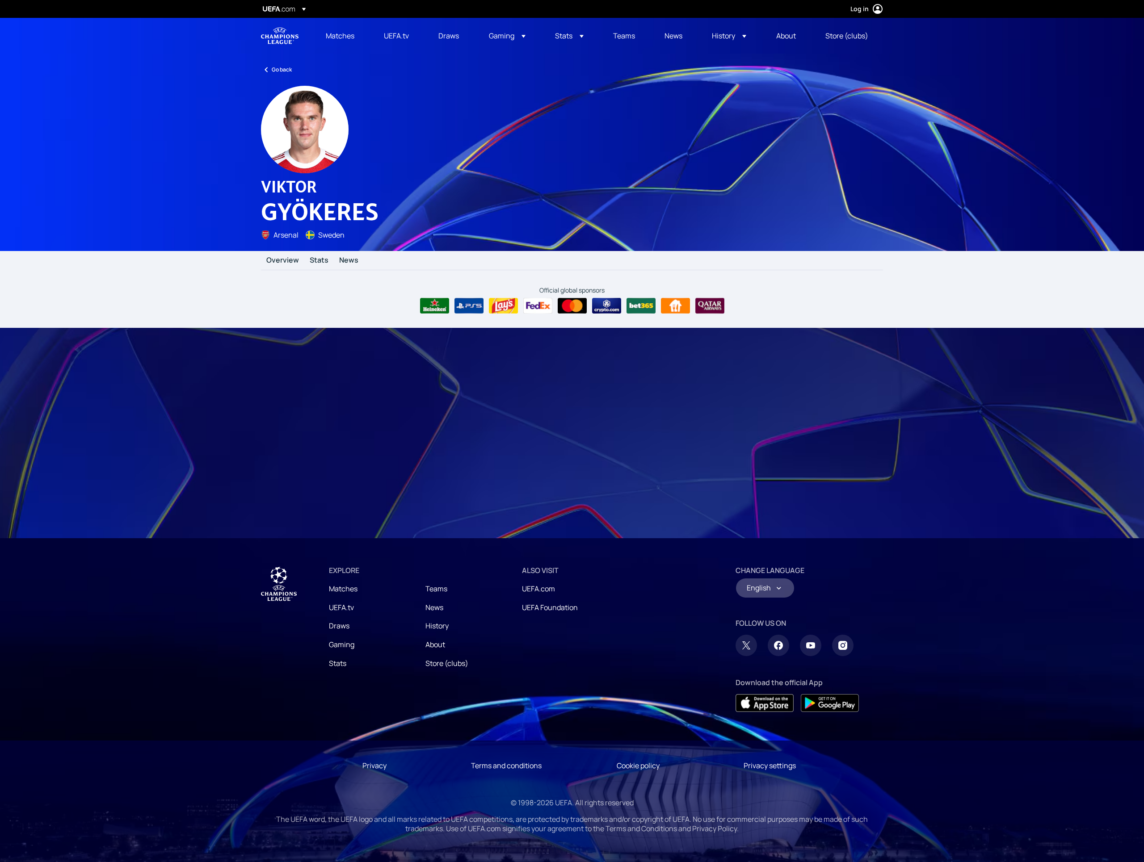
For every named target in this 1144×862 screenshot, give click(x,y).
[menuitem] (343, 35)
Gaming (341, 644)
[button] (507, 35)
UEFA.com (538, 589)
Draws (339, 626)
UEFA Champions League (280, 35)
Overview (282, 260)
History (437, 626)
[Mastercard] (572, 306)
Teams (436, 589)
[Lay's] (503, 306)
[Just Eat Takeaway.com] (675, 306)
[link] (340, 35)
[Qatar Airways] (709, 306)
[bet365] (641, 306)
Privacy (374, 765)
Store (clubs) (446, 663)
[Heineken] (434, 306)
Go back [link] (282, 69)
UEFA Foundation (550, 607)
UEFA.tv (341, 607)
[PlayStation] (469, 306)
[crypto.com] (606, 306)
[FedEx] (537, 306)
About (435, 644)
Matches (343, 589)
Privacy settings (770, 765)
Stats (319, 260)
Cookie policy (638, 765)
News (348, 260)
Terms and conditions (506, 765)
